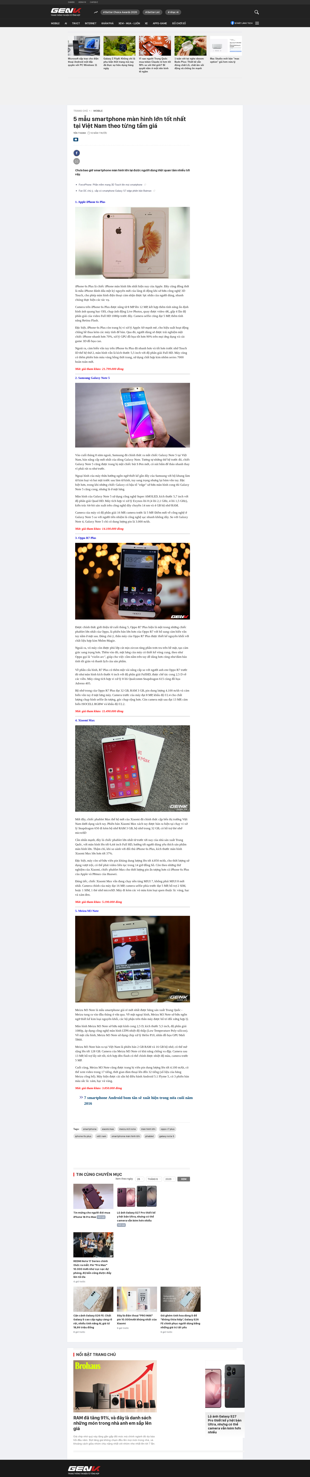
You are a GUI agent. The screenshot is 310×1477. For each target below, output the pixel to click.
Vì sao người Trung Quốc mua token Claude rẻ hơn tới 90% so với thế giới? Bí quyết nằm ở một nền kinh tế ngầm (155, 65)
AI (66, 23)
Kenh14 (82, 2)
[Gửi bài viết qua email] (75, 140)
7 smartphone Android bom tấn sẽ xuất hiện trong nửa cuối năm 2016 (138, 1100)
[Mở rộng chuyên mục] (256, 23)
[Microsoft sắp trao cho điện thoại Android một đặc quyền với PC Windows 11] (84, 46)
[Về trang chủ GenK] (66, 12)
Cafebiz (94, 2)
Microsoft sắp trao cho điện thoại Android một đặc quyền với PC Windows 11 (83, 61)
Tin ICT (76, 23)
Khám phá (108, 23)
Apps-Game (160, 23)
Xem (183, 1179)
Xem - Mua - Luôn (129, 23)
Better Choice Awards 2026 (121, 12)
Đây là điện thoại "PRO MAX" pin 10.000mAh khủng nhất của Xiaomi (137, 1319)
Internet (91, 23)
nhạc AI (174, 12)
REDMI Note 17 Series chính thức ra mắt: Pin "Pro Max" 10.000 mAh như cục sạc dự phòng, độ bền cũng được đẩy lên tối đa (92, 1269)
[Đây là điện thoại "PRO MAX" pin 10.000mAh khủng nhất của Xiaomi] (137, 1299)
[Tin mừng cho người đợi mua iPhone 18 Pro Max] (93, 1196)
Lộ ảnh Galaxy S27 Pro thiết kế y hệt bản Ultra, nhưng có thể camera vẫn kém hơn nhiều (136, 1216)
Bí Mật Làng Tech (244, 23)
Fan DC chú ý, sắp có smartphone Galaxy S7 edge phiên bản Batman (115, 190)
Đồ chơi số (179, 23)
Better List (153, 12)
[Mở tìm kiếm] (257, 12)
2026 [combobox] (168, 1179)
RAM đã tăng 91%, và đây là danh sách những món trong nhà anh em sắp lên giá (112, 1423)
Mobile (55, 23)
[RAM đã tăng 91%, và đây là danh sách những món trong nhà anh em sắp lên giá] (115, 1386)
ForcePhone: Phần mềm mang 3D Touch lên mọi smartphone (111, 184)
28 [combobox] (138, 1179)
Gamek (71, 2)
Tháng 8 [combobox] (153, 1179)
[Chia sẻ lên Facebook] (76, 153)
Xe (146, 23)
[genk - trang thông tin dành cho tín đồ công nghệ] (84, 1470)
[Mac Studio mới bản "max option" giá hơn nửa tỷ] (226, 46)
